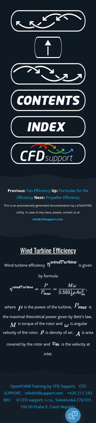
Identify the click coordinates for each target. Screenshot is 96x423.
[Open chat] (73, 415)
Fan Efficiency (38, 190)
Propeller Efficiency (63, 197)
